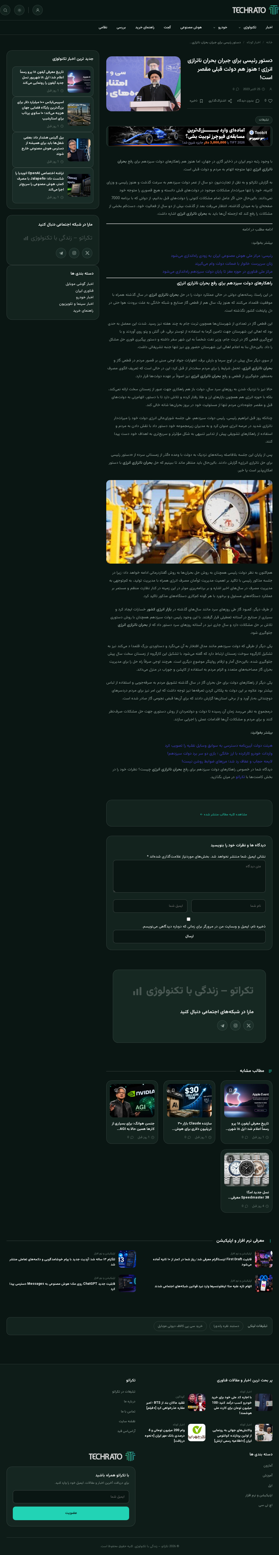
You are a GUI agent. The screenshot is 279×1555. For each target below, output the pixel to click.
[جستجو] (5, 10)
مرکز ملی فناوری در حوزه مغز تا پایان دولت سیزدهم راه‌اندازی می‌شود (217, 272)
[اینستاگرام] (235, 1025)
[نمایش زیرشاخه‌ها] (239, 27)
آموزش (267, 1475)
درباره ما (129, 1401)
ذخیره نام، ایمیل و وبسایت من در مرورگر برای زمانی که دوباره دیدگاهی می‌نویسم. (204, 926)
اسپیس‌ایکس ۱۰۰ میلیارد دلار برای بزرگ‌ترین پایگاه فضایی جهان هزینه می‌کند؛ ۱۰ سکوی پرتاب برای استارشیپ (40, 110)
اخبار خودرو (84, 297)
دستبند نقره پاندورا (226, 1326)
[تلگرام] (222, 1025)
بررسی (121, 27)
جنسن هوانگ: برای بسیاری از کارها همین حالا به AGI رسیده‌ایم (133, 1129)
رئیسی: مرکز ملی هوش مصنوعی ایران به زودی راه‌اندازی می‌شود (221, 256)
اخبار (269, 27)
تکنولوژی (250, 27)
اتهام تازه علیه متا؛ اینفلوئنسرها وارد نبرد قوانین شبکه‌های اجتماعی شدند (203, 1286)
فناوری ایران (84, 291)
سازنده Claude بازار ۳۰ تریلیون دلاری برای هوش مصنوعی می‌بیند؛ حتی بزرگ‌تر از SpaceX (190, 1131)
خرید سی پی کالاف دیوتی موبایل (180, 1326)
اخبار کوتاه (253, 42)
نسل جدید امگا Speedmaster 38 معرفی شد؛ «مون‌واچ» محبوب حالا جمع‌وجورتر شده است (248, 1200)
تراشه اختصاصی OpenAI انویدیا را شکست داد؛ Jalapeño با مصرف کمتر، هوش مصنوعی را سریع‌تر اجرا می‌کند (39, 181)
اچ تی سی (265, 1505)
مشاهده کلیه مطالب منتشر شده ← (223, 814)
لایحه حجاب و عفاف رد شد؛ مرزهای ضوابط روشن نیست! (227, 762)
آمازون (267, 1465)
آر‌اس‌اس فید (126, 1431)
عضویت (71, 1513)
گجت (167, 27)
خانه (269, 42)
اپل (270, 1485)
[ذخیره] (230, 1090)
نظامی (103, 27)
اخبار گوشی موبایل (79, 284)
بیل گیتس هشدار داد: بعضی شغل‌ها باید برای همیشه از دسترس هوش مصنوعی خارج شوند (43, 146)
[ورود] (37, 10)
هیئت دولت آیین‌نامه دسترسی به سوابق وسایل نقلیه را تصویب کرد (218, 746)
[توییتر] (248, 1025)
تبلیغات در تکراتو (123, 1391)
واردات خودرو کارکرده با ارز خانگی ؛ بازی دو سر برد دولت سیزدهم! (219, 754)
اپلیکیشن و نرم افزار (258, 1495)
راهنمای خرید (144, 27)
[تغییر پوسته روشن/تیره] (19, 10)
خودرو (222, 27)
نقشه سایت (127, 1421)
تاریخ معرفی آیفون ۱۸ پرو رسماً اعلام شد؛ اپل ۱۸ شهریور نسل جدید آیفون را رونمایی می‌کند (247, 1131)
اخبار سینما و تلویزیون (76, 304)
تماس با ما (128, 1411)
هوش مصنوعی (191, 27)
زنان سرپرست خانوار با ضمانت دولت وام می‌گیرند (233, 264)
